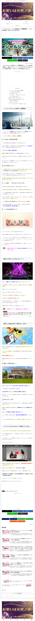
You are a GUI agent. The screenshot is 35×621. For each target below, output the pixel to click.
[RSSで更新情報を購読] (17, 521)
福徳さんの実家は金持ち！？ (15, 100)
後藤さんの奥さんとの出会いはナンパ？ (15, 97)
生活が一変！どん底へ (13, 102)
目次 (16, 88)
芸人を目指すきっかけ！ (14, 93)
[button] (23, 60)
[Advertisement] (17, 34)
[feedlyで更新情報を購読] (25, 519)
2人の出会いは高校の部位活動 (15, 91)
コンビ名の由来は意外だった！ (15, 96)
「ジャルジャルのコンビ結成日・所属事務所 (16, 90)
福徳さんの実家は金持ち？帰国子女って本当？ (16, 99)
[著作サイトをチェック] (9, 519)
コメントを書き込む (17, 593)
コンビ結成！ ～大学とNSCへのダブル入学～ (17, 94)
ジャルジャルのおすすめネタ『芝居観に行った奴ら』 (18, 103)
